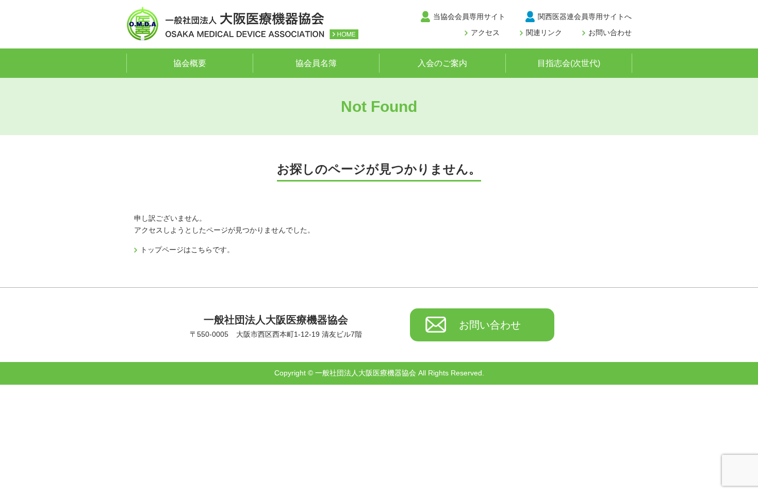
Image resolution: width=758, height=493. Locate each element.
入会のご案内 (442, 63)
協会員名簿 (316, 63)
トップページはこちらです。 (187, 249)
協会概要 (189, 63)
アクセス (485, 32)
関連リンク (544, 32)
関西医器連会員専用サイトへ (585, 16)
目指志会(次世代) (568, 63)
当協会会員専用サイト (469, 16)
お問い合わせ (610, 32)
